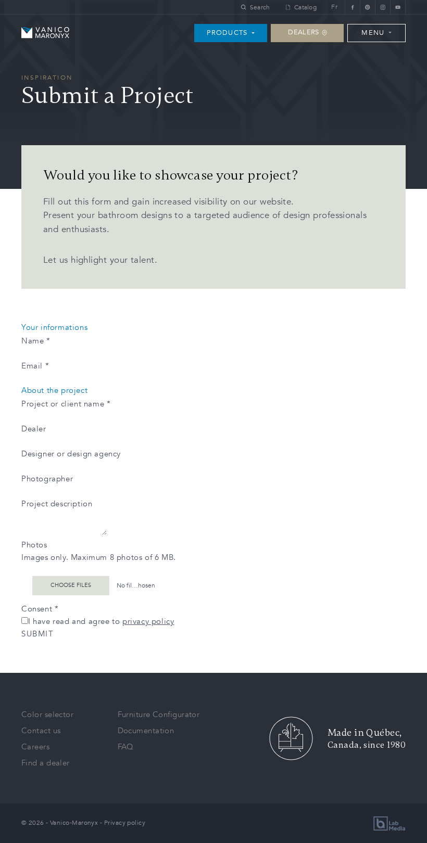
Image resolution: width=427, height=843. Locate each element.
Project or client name (65, 404)
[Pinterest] (367, 7)
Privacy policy (124, 823)
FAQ (126, 747)
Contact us (41, 730)
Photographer (47, 479)
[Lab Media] (389, 823)
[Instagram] (382, 7)
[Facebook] (352, 7)
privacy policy (148, 621)
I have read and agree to (101, 621)
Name (36, 341)
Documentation (146, 730)
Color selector (47, 714)
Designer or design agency (71, 454)
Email (35, 366)
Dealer (33, 429)
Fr (334, 7)
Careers (35, 747)
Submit (37, 634)
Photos (34, 545)
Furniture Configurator (159, 714)
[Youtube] (398, 7)
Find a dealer (45, 763)
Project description (56, 504)
